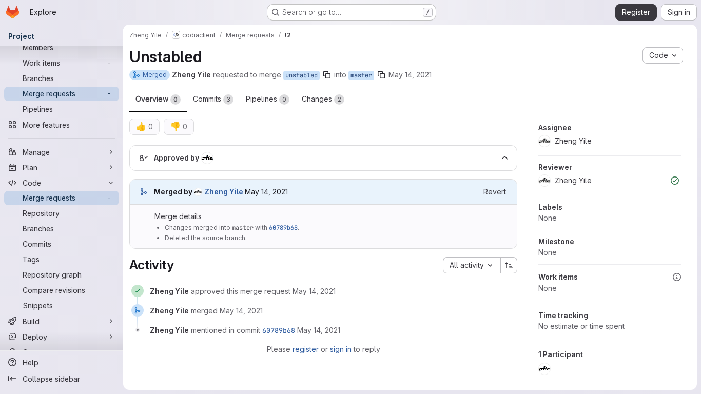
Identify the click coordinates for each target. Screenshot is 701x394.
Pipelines (266, 98)
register (306, 349)
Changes (321, 98)
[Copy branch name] (327, 75)
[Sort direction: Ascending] (509, 265)
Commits (211, 98)
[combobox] (471, 265)
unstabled (301, 75)
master (361, 75)
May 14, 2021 (410, 74)
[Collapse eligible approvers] (504, 158)
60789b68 (283, 228)
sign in (341, 349)
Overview (156, 98)
